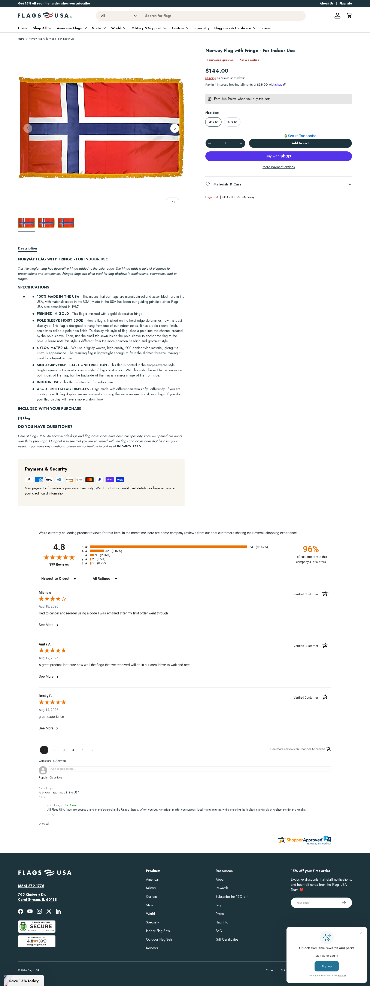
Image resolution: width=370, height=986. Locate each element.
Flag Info (345, 3)
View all (44, 824)
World (116, 28)
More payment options (279, 166)
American (153, 879)
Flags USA (211, 197)
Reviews (152, 948)
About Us (326, 3)
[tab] (27, 248)
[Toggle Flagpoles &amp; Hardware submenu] (254, 28)
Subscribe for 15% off (232, 896)
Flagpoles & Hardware (232, 28)
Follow (42, 797)
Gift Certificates (227, 939)
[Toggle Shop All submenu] (49, 28)
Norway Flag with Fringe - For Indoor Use (51, 39)
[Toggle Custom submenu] (187, 28)
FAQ (219, 930)
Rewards (222, 888)
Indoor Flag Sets (158, 930)
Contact (270, 970)
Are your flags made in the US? (59, 792)
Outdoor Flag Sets (159, 939)
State (96, 28)
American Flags (69, 28)
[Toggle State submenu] (104, 28)
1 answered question (220, 60)
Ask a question (249, 60)
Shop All (39, 28)
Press (266, 28)
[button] (349, 15)
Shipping (210, 78)
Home (23, 28)
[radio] (185, 546)
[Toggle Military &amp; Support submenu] (164, 28)
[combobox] (201, 16)
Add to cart (300, 143)
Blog (219, 905)
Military (151, 888)
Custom (178, 28)
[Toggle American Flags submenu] (85, 28)
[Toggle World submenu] (124, 28)
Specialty (201, 28)
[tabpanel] (101, 353)
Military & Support (146, 28)
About (220, 879)
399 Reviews (64, 564)
